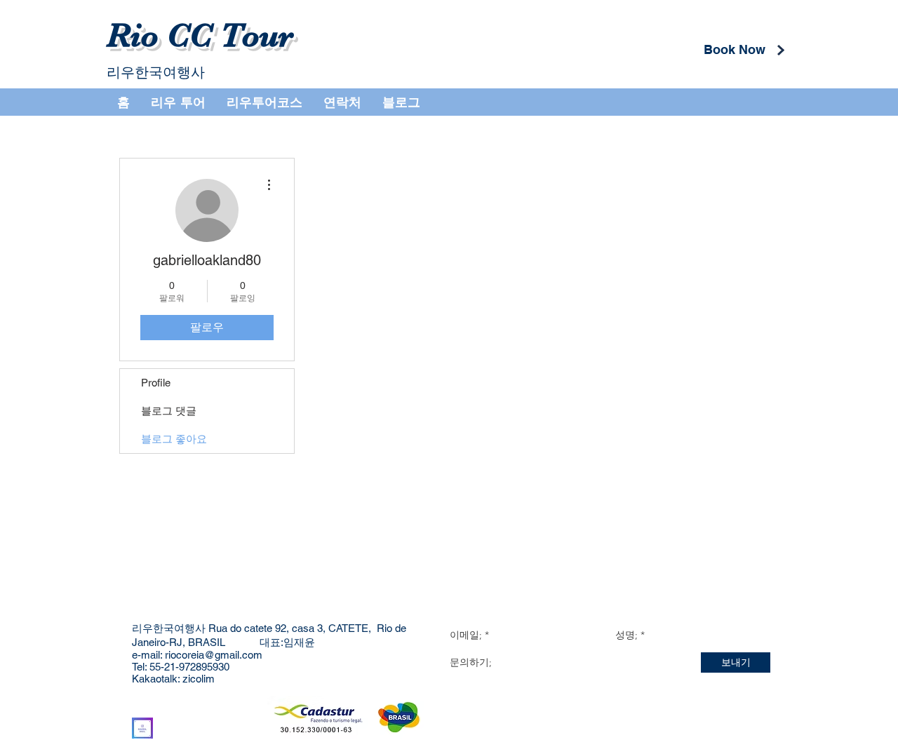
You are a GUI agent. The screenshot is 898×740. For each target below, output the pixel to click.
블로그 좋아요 (174, 439)
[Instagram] (142, 728)
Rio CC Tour (200, 36)
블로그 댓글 (168, 411)
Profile (155, 383)
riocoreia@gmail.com (213, 655)
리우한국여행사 (156, 72)
